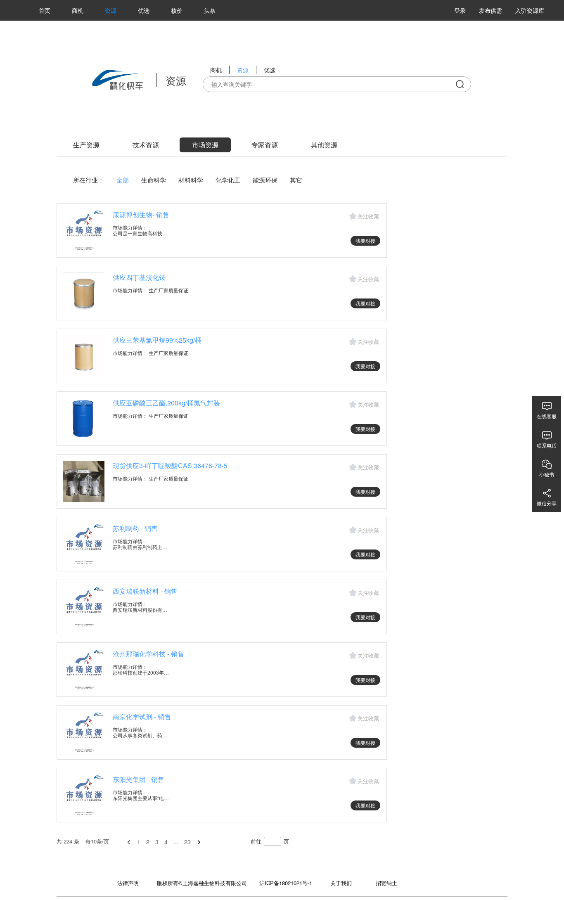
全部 (122, 179)
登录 (460, 10)
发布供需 (490, 10)
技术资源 (146, 144)
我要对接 (365, 240)
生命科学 (153, 179)
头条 (210, 10)
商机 (77, 10)
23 (187, 842)
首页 (44, 10)
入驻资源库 (529, 10)
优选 (143, 10)
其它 (296, 179)
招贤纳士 (386, 883)
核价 (176, 10)
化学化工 (228, 179)
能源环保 (265, 179)
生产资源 (86, 144)
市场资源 (205, 144)
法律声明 (128, 883)
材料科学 (190, 179)
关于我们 (341, 883)
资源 (110, 10)
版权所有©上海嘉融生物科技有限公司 (202, 883)
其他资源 (324, 144)
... (175, 842)
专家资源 (264, 144)
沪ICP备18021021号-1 (285, 883)
